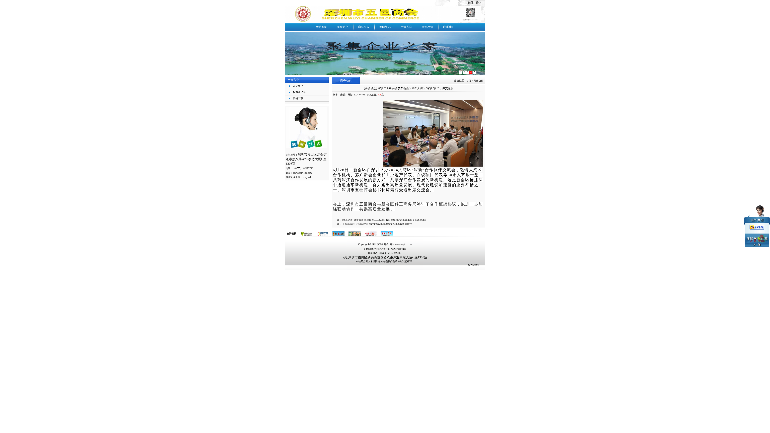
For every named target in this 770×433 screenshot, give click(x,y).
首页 (468, 80)
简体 (471, 2)
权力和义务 (299, 92)
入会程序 (298, 85)
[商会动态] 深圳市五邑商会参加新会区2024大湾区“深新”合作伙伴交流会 (408, 88)
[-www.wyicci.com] (383, 13)
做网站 (471, 264)
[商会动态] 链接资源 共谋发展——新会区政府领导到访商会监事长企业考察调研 (384, 220)
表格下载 (298, 98)
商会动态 (478, 80)
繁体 (478, 2)
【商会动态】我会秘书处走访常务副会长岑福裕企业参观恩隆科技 (377, 224)
